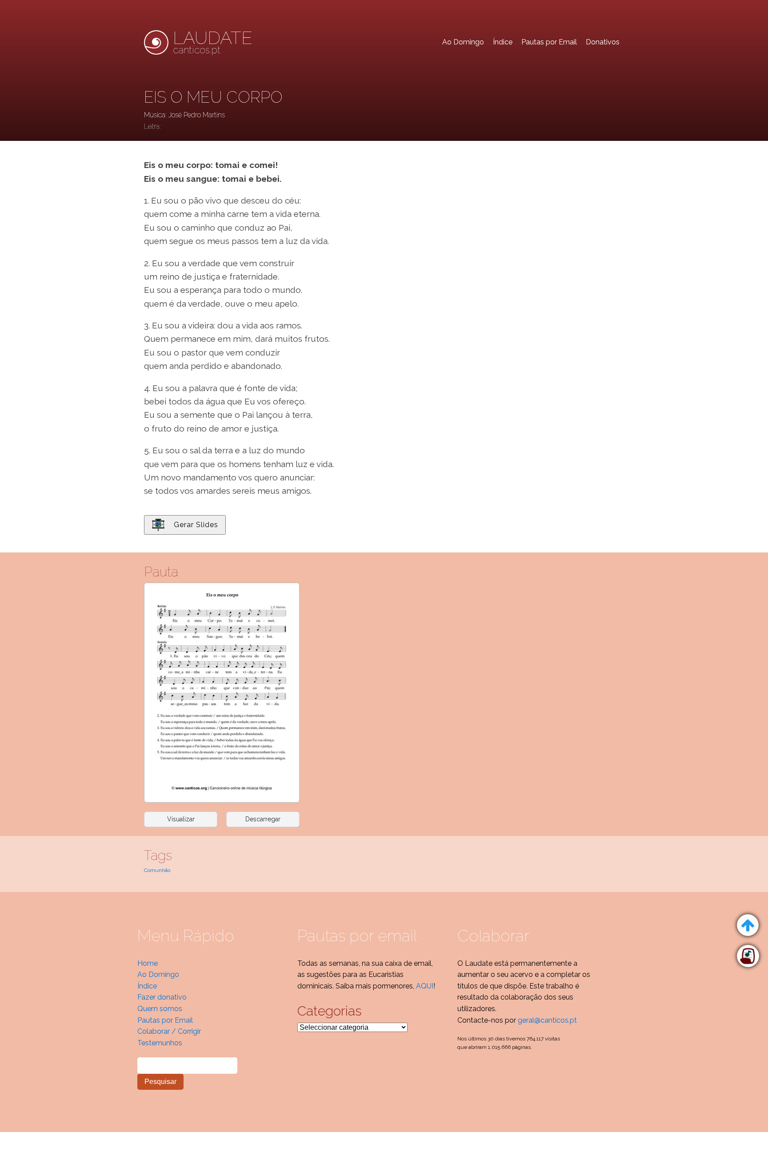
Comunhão (157, 870)
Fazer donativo (162, 997)
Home (147, 963)
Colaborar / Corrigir (169, 1031)
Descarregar (262, 819)
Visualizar (181, 819)
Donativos (603, 42)
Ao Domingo (463, 42)
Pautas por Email (549, 42)
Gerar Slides (196, 524)
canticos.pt (212, 42)
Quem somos (159, 1008)
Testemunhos (159, 1043)
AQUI (424, 986)
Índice (502, 42)
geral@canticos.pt (547, 1020)
